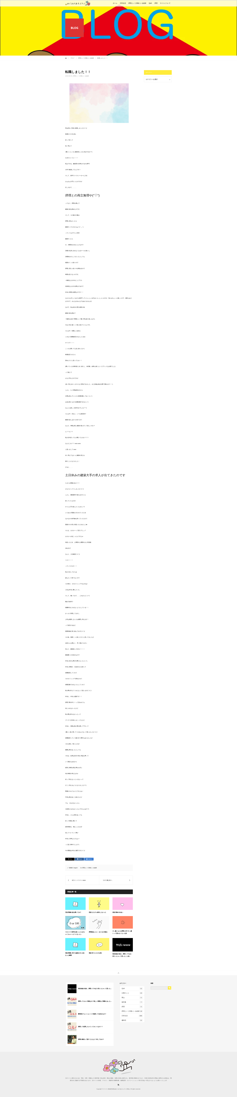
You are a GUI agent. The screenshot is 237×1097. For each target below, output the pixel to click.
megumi (75, 867)
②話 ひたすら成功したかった (97, 912)
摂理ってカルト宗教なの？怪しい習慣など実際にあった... (95, 1001)
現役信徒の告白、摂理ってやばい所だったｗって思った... (95, 988)
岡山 (132, 997)
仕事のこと (132, 993)
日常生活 (123, 3)
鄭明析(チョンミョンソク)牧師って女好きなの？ (92, 1014)
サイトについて (165, 3)
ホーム (115, 3)
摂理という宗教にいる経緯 (137, 3)
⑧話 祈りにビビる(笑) (95, 953)
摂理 (156, 3)
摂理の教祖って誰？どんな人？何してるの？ (91, 1039)
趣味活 (132, 1020)
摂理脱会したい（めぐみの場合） (98, 932)
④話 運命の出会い (117, 912)
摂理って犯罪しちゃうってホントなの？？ (90, 1026)
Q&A (150, 3)
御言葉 (132, 1002)
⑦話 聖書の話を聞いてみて (73, 912)
